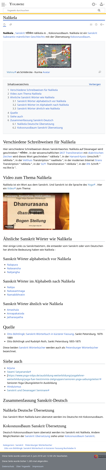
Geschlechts (38, 36)
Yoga (90, 184)
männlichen (23, 36)
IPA (88, 164)
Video (10, 188)
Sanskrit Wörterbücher (32, 347)
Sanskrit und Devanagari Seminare (27, 390)
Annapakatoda (15, 313)
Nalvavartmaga (16, 291)
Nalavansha (14, 268)
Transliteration (74, 152)
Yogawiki (16, 4)
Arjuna (11, 368)
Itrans (98, 160)
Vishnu (10, 72)
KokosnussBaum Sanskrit (80, 436)
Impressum (37, 466)
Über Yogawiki (23, 466)
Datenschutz (8, 466)
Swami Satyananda (18, 371)
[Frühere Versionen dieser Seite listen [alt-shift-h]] (96, 24)
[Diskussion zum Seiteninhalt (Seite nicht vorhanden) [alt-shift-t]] (10, 24)
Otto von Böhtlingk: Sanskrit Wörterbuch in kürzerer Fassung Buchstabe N (40, 448)
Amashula (13, 309)
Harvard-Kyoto (78, 156)
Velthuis (27, 160)
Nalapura (12, 264)
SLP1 (43, 164)
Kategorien (8, 445)
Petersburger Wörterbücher (82, 347)
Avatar (46, 72)
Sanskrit (20, 33)
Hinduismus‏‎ (14, 386)
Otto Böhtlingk (16, 334)
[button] (36, 211)
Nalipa (11, 287)
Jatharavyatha (15, 317)
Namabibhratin (16, 294)
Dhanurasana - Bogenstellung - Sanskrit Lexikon (28, 196)
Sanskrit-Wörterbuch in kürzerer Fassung (50, 334)
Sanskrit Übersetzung (37, 436)
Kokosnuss (76, 36)
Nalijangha (13, 272)
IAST (62, 152)
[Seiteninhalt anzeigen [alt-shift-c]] (4, 24)
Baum (86, 36)
